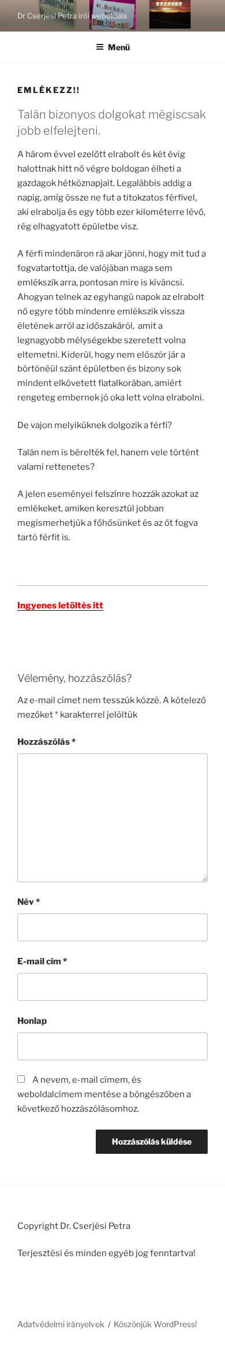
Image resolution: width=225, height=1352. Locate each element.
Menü (119, 47)
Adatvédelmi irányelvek (60, 1324)
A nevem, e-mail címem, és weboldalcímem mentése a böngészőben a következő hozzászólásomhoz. (104, 1094)
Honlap (32, 1021)
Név (28, 902)
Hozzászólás (46, 742)
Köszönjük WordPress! (155, 1324)
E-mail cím (42, 961)
